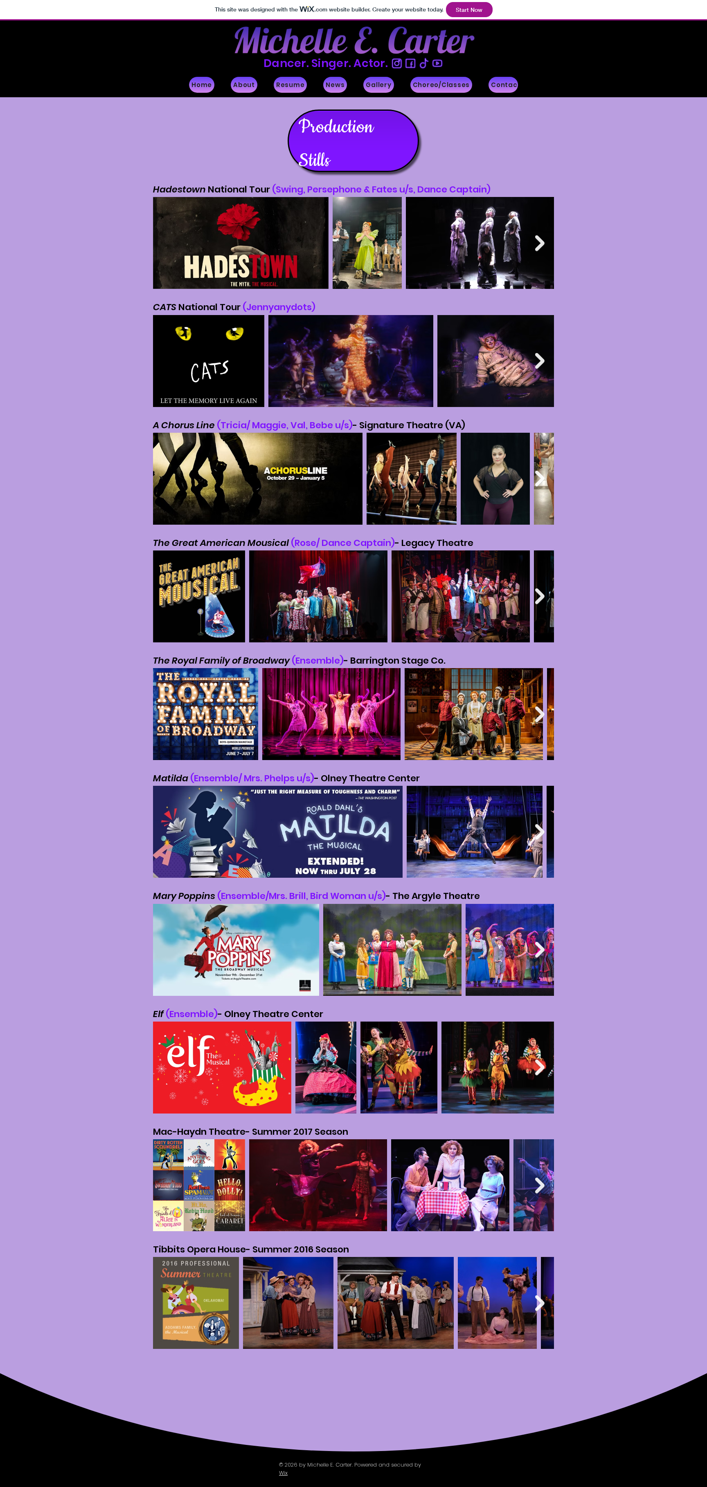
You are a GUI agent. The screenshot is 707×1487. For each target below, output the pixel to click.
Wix (283, 1473)
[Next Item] (540, 243)
